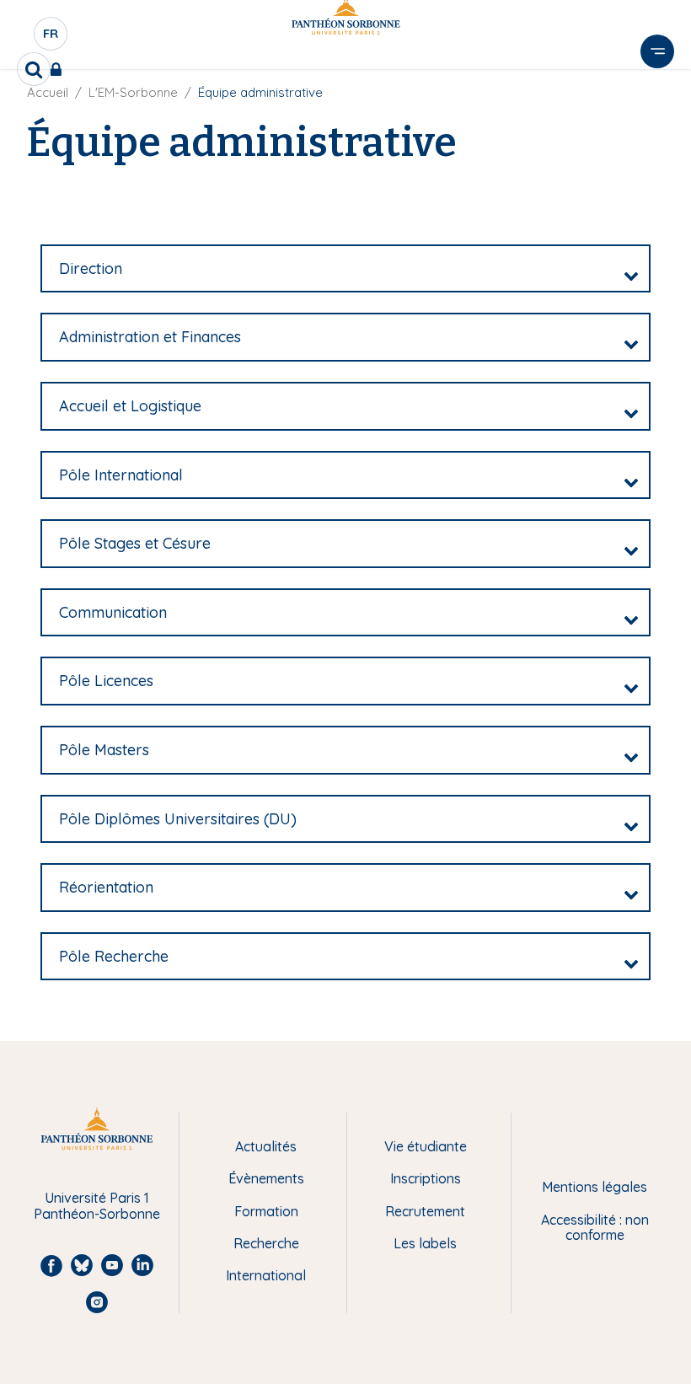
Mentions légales (594, 1186)
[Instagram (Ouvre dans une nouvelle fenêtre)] (666, 156)
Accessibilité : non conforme (595, 1227)
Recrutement (425, 1211)
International (266, 1275)
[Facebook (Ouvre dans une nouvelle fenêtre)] (666, 87)
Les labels (425, 1243)
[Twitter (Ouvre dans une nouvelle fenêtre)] (667, 190)
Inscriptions (425, 1178)
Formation (266, 1211)
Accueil (47, 92)
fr (51, 38)
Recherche (266, 1243)
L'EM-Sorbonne (133, 92)
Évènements (266, 1178)
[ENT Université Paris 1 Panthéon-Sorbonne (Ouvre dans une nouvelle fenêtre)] (59, 69)
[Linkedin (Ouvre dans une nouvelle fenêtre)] (666, 121)
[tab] (345, 269)
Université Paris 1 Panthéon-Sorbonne (97, 1205)
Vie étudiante (425, 1146)
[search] (34, 69)
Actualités (266, 1146)
